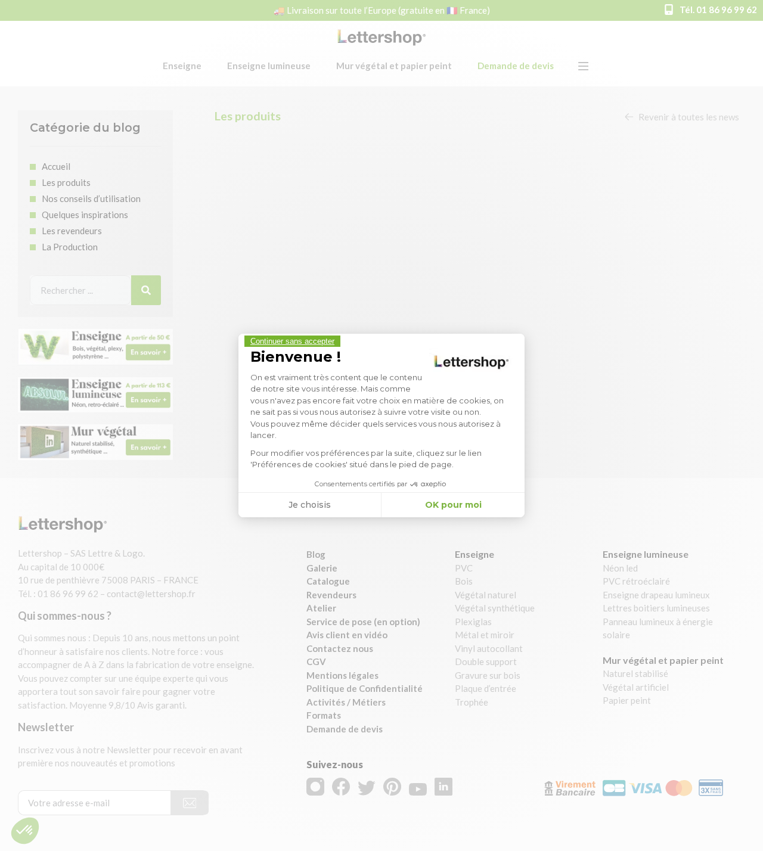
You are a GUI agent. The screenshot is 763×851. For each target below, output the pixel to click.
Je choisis (310, 504)
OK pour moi (453, 504)
